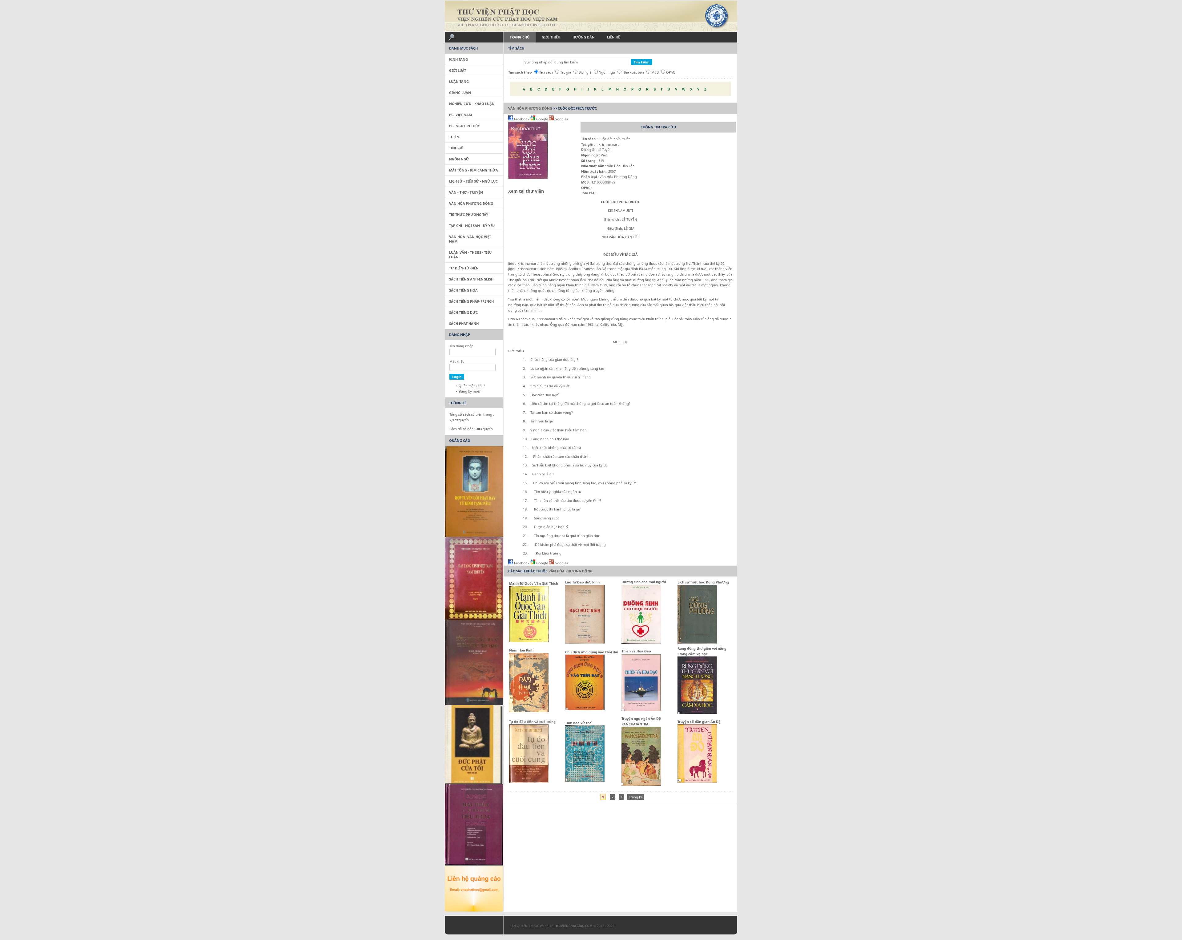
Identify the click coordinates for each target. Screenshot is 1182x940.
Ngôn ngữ (607, 72)
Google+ (561, 119)
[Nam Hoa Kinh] (529, 710)
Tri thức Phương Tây (468, 214)
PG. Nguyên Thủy (464, 125)
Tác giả (565, 72)
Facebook (521, 119)
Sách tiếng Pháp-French (471, 301)
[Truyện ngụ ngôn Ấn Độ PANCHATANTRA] (641, 784)
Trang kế (636, 797)
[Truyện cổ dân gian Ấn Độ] (697, 781)
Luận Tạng (459, 81)
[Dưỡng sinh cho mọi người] (641, 642)
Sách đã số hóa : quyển (471, 428)
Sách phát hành (464, 323)
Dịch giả (584, 72)
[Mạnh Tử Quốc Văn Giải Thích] (529, 641)
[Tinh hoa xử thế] (585, 780)
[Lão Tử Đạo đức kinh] (585, 642)
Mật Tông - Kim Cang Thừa (473, 170)
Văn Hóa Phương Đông (530, 108)
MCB (655, 72)
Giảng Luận (460, 92)
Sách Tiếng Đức (463, 312)
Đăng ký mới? (469, 391)
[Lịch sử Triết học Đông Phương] (697, 642)
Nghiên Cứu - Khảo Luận (472, 103)
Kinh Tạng (458, 59)
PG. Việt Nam (460, 114)
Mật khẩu (456, 361)
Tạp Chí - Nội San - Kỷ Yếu (472, 225)
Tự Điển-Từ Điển (464, 268)
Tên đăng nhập (461, 346)
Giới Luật (457, 70)
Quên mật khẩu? (472, 385)
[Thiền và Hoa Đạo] (641, 710)
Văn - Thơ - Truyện (466, 192)
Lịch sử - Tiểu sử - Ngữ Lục (473, 181)
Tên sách (546, 72)
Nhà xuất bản (633, 72)
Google (542, 119)
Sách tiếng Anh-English (471, 279)
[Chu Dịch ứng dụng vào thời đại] (585, 709)
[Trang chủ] (591, 16)
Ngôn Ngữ (459, 159)
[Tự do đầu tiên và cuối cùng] (529, 781)
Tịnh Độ (456, 148)
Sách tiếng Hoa (463, 290)
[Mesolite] (471, 926)
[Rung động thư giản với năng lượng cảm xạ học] (697, 712)
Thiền (454, 137)
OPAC (670, 72)
